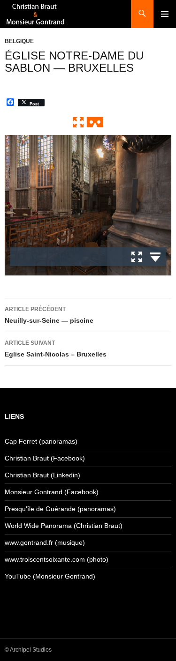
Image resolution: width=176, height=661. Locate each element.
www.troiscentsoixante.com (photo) (56, 559)
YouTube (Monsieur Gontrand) (50, 576)
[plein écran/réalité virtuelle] (88, 121)
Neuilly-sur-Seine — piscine (49, 315)
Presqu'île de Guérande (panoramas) (60, 508)
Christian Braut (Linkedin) (42, 475)
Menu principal (164, 14)
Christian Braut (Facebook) (45, 458)
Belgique (19, 41)
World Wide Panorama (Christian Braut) (63, 525)
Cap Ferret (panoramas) (41, 441)
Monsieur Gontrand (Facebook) (52, 492)
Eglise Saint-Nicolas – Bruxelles (56, 349)
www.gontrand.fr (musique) (45, 542)
